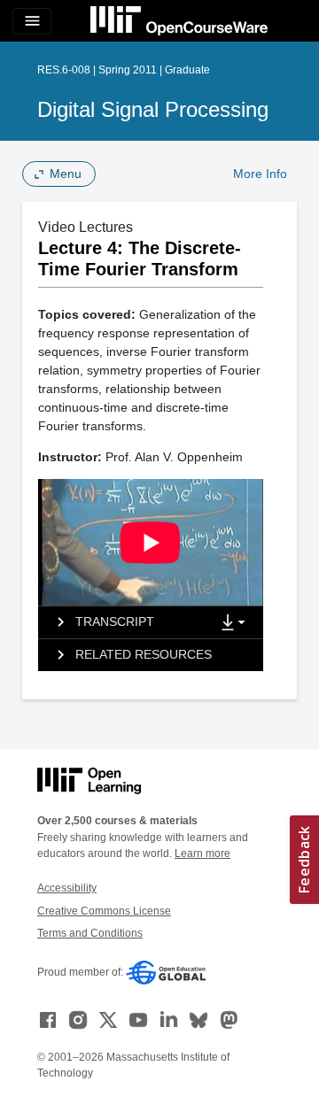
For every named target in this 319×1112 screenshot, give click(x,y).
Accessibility (67, 888)
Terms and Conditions (90, 933)
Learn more (202, 853)
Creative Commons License (104, 911)
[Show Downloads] (236, 623)
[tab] (124, 622)
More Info (260, 173)
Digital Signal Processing (152, 109)
